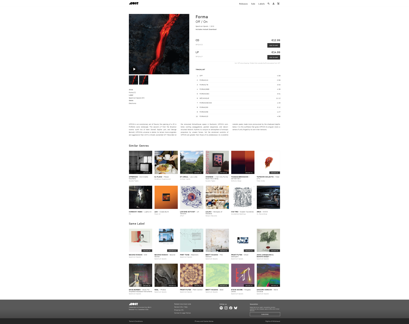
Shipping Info (179, 310)
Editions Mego (236, 181)
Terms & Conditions (136, 321)
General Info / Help (180, 307)
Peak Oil (157, 214)
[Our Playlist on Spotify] (221, 308)
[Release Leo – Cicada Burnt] (166, 197)
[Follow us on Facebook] (230, 308)
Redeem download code (182, 304)
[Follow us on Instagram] (226, 308)
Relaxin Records (211, 216)
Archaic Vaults (185, 179)
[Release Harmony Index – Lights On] (140, 197)
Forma (131, 92)
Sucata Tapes (133, 181)
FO (130, 214)
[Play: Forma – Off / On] (134, 69)
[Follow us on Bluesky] (235, 308)
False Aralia (261, 181)
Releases (243, 3)
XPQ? (182, 216)
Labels (261, 3)
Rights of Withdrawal (273, 321)
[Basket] (278, 3)
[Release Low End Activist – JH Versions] (191, 197)
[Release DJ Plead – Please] (166, 162)
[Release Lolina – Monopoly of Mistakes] (217, 197)
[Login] (273, 3)
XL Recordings (262, 214)
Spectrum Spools (135, 98)
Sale (253, 3)
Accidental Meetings (238, 214)
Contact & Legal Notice (182, 313)
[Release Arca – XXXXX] (268, 197)
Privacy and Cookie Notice (204, 321)
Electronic (132, 103)
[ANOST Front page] (134, 3)
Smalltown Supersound (162, 179)
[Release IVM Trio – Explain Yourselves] (243, 197)
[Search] (268, 3)
